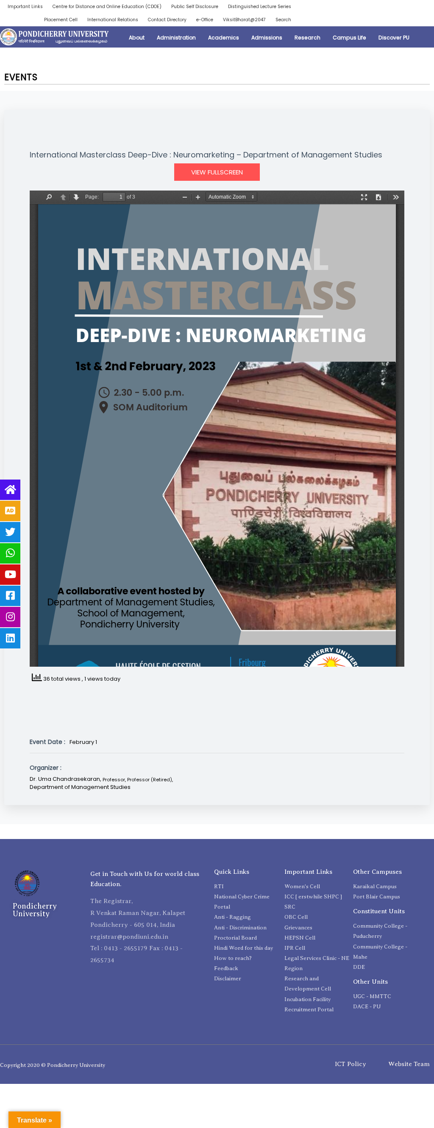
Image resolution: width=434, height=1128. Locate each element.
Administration (176, 37)
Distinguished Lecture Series (259, 6)
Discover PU (393, 37)
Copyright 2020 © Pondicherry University (52, 1065)
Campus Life (349, 37)
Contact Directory (167, 20)
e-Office (204, 20)
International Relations (112, 20)
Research (307, 37)
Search (283, 20)
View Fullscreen (217, 172)
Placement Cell (61, 20)
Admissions (266, 37)
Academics (223, 37)
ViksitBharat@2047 (244, 20)
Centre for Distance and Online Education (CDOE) (107, 6)
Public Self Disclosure (194, 6)
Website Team (409, 1064)
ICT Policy (350, 1064)
